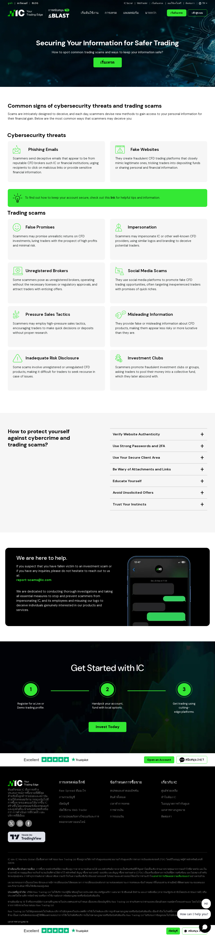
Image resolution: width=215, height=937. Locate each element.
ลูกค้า (10, 3)
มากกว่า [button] (150, 13)
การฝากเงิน (116, 810)
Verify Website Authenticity (136, 434)
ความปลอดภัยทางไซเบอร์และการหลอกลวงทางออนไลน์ (79, 819)
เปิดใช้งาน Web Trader (73, 810)
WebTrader (142, 3)
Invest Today (107, 726)
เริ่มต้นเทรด (157, 3)
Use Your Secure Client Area (136, 457)
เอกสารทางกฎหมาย (173, 810)
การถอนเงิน (117, 816)
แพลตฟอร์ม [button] (131, 13)
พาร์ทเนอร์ (22, 3)
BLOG (35, 3)
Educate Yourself (127, 481)
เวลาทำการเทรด (119, 803)
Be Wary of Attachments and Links (142, 469)
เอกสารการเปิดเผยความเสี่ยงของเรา (171, 876)
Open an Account (159, 760)
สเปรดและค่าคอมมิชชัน (124, 790)
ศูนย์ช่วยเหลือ (169, 790)
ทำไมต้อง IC (168, 797)
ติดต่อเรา (190, 3)
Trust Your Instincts (129, 504)
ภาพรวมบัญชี (67, 797)
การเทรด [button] (111, 13)
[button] (203, 3)
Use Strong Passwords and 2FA (139, 446)
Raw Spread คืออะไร (72, 790)
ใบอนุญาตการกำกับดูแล (175, 803)
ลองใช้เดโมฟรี (174, 3)
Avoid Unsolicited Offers (133, 492)
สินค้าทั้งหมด (118, 797)
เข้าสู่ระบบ (197, 13)
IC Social (128, 3)
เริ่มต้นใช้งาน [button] (89, 13)
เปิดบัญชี (64, 803)
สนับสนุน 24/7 (194, 759)
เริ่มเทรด (107, 62)
